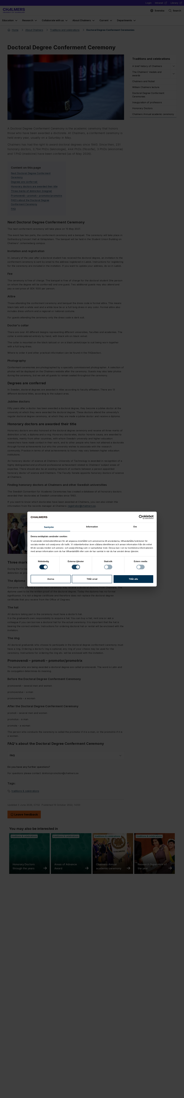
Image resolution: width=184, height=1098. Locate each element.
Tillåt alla (133, 579)
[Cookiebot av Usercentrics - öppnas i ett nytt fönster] (141, 517)
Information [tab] (92, 526)
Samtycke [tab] (49, 527)
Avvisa (50, 579)
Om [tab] (135, 526)
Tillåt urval (92, 579)
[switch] (76, 567)
